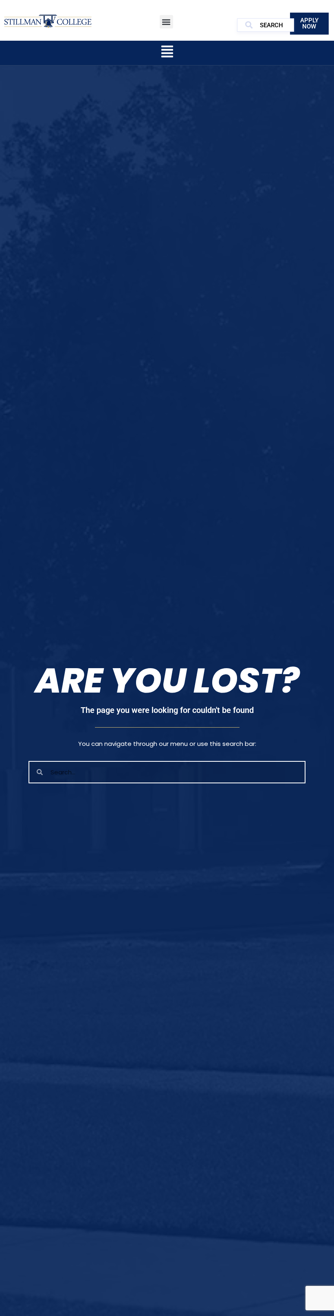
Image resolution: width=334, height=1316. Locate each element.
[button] (166, 21)
